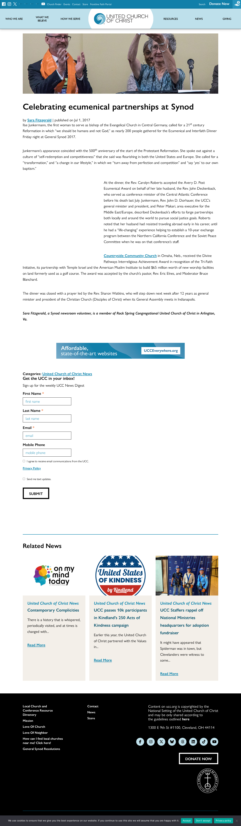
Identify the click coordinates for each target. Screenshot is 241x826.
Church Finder (54, 4)
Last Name (33, 410)
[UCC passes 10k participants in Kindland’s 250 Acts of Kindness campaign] (120, 576)
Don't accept (203, 820)
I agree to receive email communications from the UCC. (58, 461)
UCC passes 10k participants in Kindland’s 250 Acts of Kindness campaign (120, 617)
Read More (36, 644)
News (91, 712)
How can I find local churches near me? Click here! (43, 740)
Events (67, 4)
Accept (187, 820)
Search (202, 4)
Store (85, 4)
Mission (28, 720)
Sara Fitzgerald (39, 119)
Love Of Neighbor (35, 732)
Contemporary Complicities (53, 610)
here (185, 718)
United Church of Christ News (67, 373)
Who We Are (14, 18)
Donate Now (219, 3)
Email (28, 427)
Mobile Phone (34, 444)
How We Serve (70, 18)
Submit (36, 493)
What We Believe (42, 18)
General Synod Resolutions (41, 749)
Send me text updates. (39, 479)
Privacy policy (223, 820)
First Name (33, 393)
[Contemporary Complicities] (54, 576)
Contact (76, 4)
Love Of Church (34, 726)
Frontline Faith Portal (101, 4)
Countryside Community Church (130, 255)
